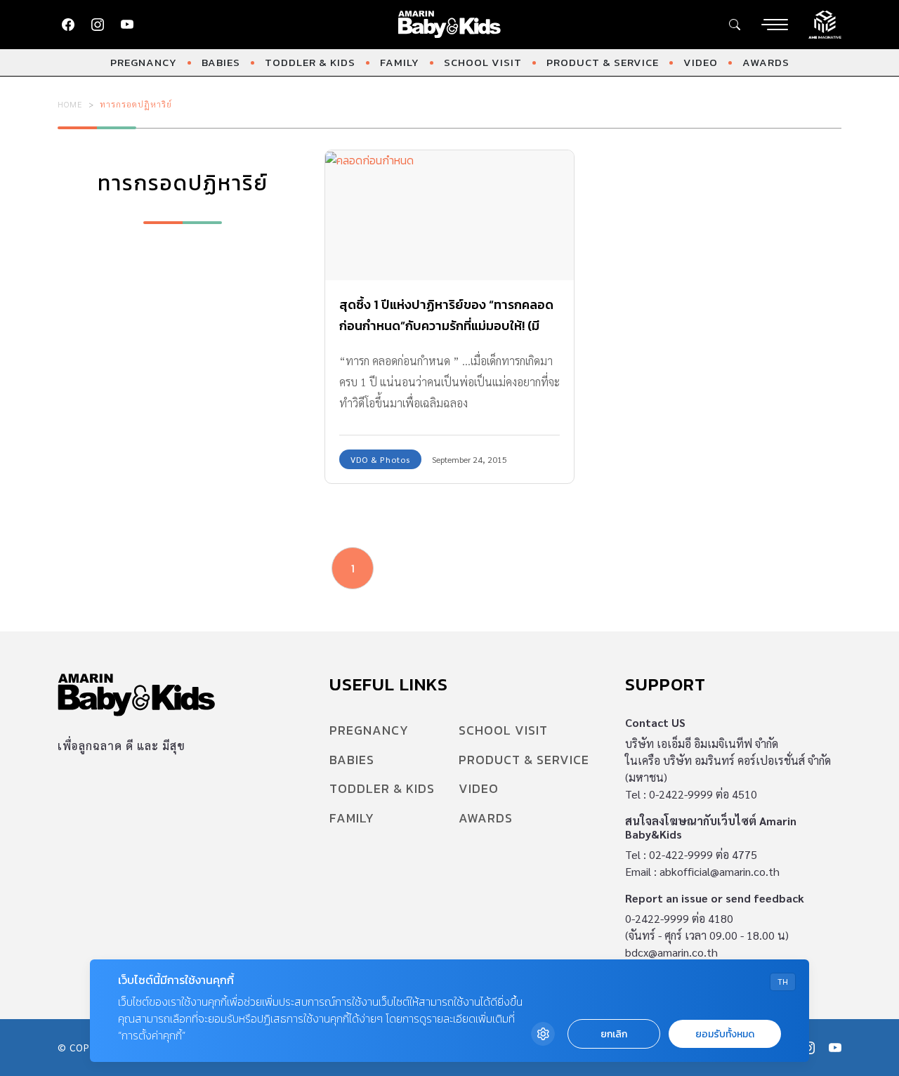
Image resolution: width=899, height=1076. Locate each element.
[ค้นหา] (734, 24)
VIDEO (700, 62)
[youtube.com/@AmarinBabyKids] (127, 24)
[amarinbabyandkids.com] (449, 24)
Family (399, 62)
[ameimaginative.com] (824, 23)
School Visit (483, 62)
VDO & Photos (380, 459)
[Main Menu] (774, 24)
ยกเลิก (614, 1034)
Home (70, 104)
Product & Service (602, 62)
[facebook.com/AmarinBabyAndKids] (68, 24)
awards (765, 62)
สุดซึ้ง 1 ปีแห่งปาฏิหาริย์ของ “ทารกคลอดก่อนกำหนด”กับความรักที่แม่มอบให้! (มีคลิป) (446, 325)
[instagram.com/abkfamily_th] (97, 24)
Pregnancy (143, 62)
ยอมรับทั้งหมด (724, 1034)
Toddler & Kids (310, 62)
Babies (221, 62)
